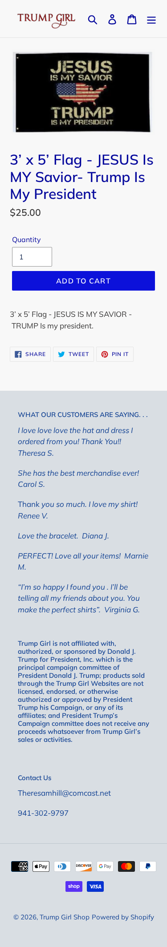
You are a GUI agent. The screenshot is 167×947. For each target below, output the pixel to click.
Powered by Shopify (123, 917)
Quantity (26, 239)
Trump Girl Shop (65, 917)
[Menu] (151, 18)
